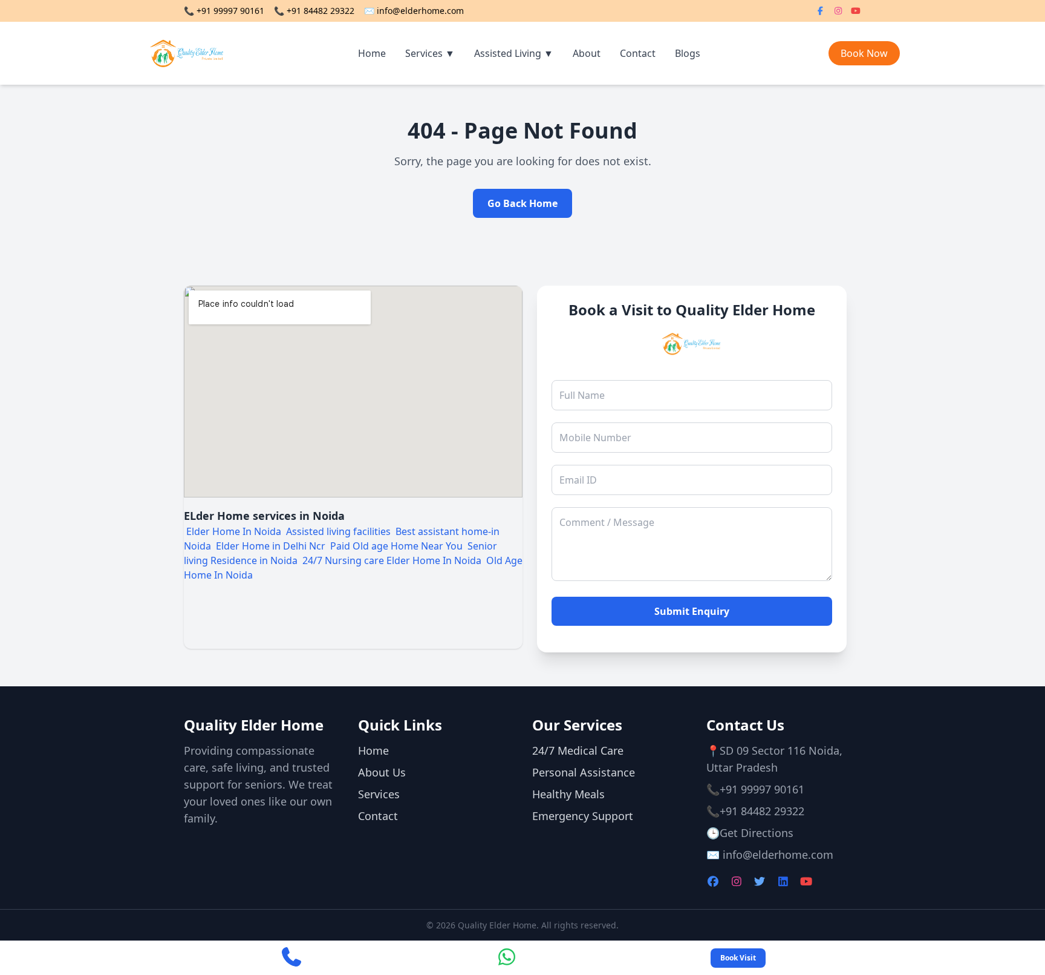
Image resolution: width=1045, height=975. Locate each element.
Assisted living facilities (338, 531)
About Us (382, 772)
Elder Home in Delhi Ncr (270, 546)
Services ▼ (430, 53)
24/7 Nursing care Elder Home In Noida (393, 560)
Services (379, 794)
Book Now (864, 53)
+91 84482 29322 (320, 10)
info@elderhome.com (420, 10)
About (587, 53)
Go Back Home (522, 203)
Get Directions (756, 833)
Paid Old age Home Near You (397, 546)
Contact (638, 53)
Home (372, 53)
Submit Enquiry (691, 611)
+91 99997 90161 (230, 10)
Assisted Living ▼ (513, 53)
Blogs (687, 53)
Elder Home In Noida (233, 531)
